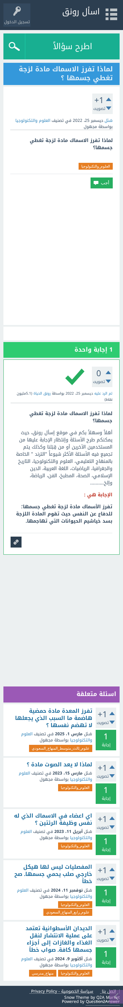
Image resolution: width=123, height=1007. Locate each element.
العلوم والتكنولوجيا (32, 120)
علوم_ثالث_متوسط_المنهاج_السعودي (61, 748)
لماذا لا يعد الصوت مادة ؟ (59, 765)
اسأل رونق (81, 11)
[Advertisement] (61, 256)
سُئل (109, 120)
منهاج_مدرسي (43, 973)
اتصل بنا (109, 991)
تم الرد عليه (103, 393)
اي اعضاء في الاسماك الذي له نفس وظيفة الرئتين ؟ (53, 819)
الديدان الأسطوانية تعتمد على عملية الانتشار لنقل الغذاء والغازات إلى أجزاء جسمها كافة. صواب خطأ (59, 939)
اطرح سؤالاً (72, 46)
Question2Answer (103, 1001)
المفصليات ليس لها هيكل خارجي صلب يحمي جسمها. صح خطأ (53, 874)
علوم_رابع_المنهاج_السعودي (68, 912)
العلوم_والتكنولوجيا (95, 166)
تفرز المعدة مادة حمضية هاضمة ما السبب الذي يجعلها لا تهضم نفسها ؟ (53, 718)
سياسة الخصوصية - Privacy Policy (62, 991)
